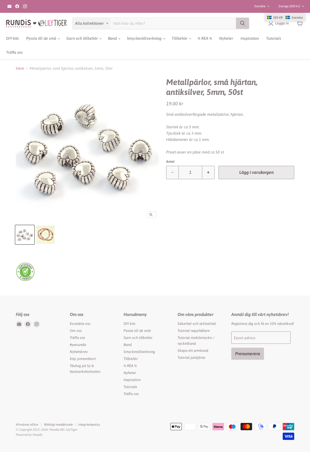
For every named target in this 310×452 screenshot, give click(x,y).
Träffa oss (14, 52)
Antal (170, 161)
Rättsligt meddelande (58, 424)
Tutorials (273, 38)
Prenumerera (247, 353)
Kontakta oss (80, 324)
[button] (285, 17)
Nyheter (226, 38)
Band (113, 38)
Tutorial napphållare (194, 331)
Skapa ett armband (193, 350)
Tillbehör (180, 38)
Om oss (76, 331)
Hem (20, 68)
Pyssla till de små (41, 38)
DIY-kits (12, 38)
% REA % (205, 38)
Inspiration (249, 38)
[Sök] (242, 23)
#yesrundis (78, 345)
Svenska (259, 6)
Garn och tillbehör (82, 38)
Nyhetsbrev (79, 352)
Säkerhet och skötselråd (197, 324)
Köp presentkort (83, 359)
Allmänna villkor (27, 424)
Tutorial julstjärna (191, 357)
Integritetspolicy (89, 424)
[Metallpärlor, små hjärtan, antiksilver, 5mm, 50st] (24, 234)
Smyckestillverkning (145, 38)
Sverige (289, 6)
